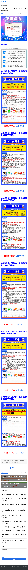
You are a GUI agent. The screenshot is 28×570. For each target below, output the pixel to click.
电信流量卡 (19, 13)
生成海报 (5, 472)
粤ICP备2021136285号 (22, 566)
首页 (2, 5)
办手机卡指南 (11, 566)
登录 (3, 557)
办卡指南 (3, 13)
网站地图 (11, 568)
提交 (14, 559)
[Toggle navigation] (25, 1)
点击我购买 (20, 126)
